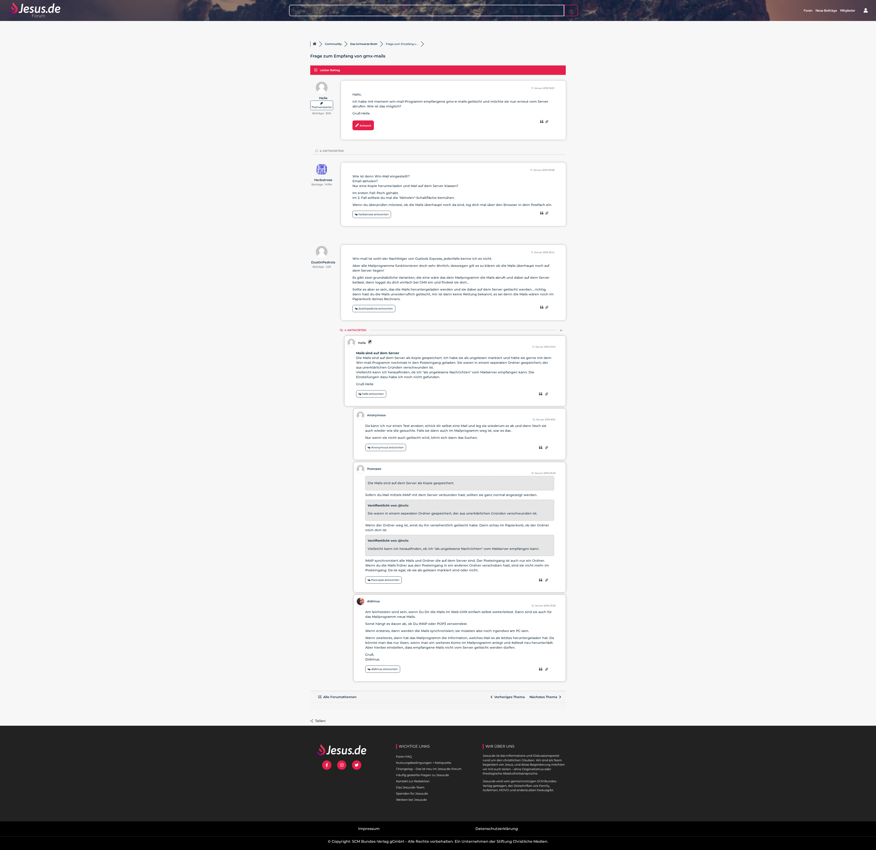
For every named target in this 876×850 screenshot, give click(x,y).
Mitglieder (847, 10)
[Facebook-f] (326, 765)
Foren (808, 10)
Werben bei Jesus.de (411, 799)
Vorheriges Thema (509, 697)
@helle (403, 505)
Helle (323, 98)
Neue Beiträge (826, 10)
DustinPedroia (323, 262)
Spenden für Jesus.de (412, 793)
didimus (373, 601)
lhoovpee (374, 468)
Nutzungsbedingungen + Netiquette (423, 762)
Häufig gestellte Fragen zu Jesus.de (422, 775)
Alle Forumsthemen (339, 697)
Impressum (369, 829)
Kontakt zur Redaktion (413, 781)
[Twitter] (356, 765)
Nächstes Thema (544, 697)
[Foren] (314, 44)
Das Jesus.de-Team (410, 787)
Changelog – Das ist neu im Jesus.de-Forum (428, 769)
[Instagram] (342, 765)
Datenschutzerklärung (496, 829)
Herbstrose (323, 180)
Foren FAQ (404, 756)
